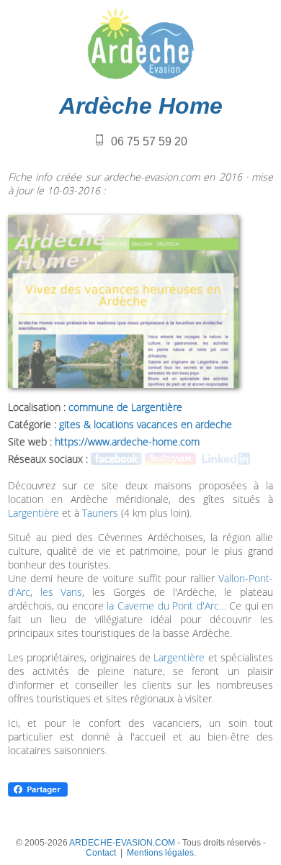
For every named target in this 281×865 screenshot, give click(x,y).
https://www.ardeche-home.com (127, 441)
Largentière (33, 513)
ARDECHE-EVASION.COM (122, 843)
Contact (101, 853)
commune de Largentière (125, 407)
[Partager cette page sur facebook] (38, 794)
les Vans (61, 592)
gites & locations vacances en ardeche (145, 424)
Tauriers (100, 513)
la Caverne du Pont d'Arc (162, 605)
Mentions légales (160, 853)
